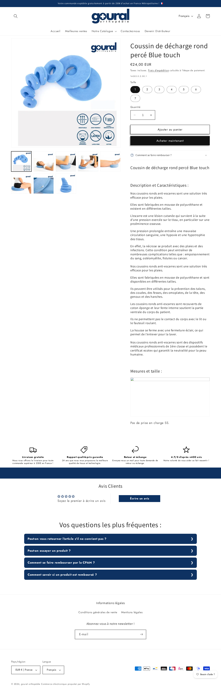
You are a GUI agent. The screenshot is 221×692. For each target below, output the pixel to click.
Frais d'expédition (158, 70)
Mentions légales (131, 612)
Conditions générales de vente (97, 612)
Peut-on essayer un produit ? (49, 551)
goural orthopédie (30, 684)
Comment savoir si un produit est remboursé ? (62, 575)
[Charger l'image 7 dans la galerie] (43, 183)
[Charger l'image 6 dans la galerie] (21, 183)
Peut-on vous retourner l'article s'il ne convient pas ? (67, 539)
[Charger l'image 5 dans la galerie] (110, 161)
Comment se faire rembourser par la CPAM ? (61, 562)
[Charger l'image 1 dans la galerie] (21, 161)
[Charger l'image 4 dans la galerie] (88, 161)
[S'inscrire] (141, 634)
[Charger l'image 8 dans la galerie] (66, 183)
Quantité (135, 107)
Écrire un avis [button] (139, 498)
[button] (15, 16)
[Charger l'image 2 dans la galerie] (43, 161)
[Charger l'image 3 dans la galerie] (66, 161)
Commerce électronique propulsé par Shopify (65, 684)
